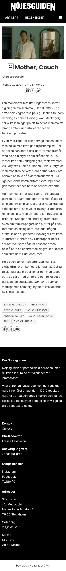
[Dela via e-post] (38, 90)
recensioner (12, 310)
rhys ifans (38, 304)
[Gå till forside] (33, 6)
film (7, 321)
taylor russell (24, 321)
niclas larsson (36, 310)
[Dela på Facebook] (27, 90)
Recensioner (35, 18)
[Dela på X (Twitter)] (32, 90)
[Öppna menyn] (60, 17)
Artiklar (11, 18)
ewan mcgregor (15, 304)
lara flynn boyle (41, 315)
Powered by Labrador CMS (33, 565)
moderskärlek (14, 315)
